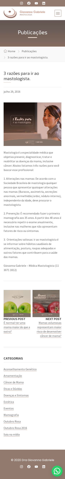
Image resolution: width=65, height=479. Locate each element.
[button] (58, 13)
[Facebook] (29, 3)
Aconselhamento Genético (20, 369)
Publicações (29, 51)
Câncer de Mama (14, 382)
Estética (9, 402)
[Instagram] (21, 3)
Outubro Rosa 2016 (15, 428)
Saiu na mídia (12, 434)
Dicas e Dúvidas (13, 389)
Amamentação (13, 375)
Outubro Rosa (12, 421)
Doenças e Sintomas (16, 395)
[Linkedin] (43, 3)
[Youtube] (36, 3)
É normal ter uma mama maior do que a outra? (17, 327)
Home (11, 51)
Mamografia (11, 415)
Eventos (9, 408)
